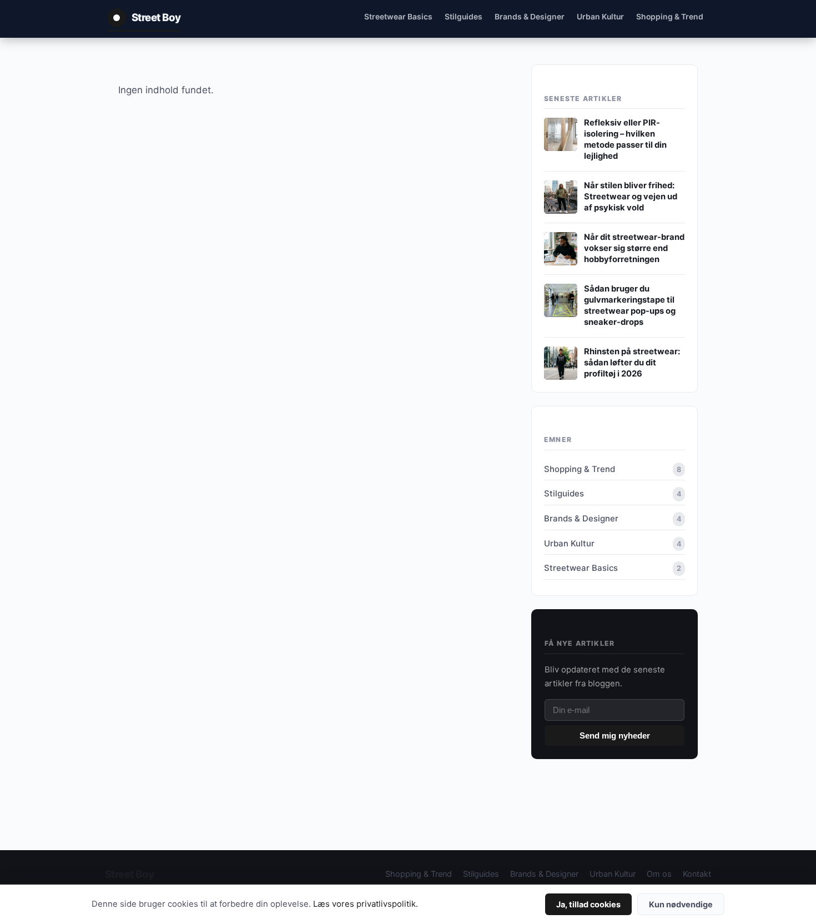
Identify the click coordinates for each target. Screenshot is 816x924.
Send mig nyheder (615, 735)
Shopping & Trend (669, 16)
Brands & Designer (530, 16)
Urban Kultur (600, 16)
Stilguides (463, 16)
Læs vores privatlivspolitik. (365, 904)
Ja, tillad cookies (588, 904)
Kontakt (697, 873)
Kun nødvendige (681, 904)
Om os (659, 873)
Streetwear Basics (398, 16)
